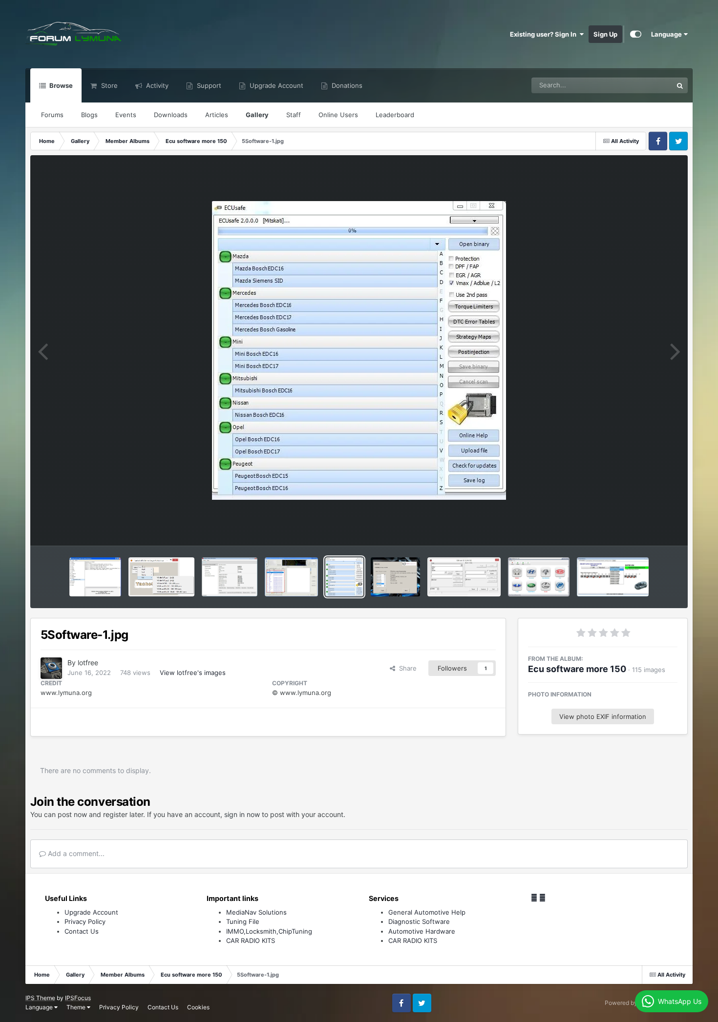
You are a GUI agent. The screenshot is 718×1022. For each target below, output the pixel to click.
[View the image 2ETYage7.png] (539, 576)
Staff (293, 115)
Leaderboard (395, 115)
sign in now (242, 814)
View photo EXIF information (602, 716)
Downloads (171, 115)
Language (667, 34)
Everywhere (642, 85)
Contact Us (81, 931)
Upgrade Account (275, 85)
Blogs (89, 115)
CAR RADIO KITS (250, 940)
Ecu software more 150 (577, 669)
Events (125, 115)
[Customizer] (635, 34)
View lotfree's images (193, 672)
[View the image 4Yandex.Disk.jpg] (464, 576)
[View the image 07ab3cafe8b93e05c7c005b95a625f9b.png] (395, 576)
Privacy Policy (85, 921)
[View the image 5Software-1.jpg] (344, 576)
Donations (346, 85)
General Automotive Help (426, 912)
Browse (60, 85)
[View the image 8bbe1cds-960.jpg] (229, 576)
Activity (156, 85)
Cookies (198, 1007)
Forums (52, 115)
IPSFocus (78, 998)
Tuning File (242, 921)
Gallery (257, 115)
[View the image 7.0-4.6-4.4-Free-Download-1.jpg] (291, 576)
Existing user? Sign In (544, 34)
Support (208, 85)
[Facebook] (534, 897)
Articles (216, 115)
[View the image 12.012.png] (161, 576)
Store (108, 85)
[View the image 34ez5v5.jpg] (95, 576)
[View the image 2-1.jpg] (613, 576)
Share (406, 668)
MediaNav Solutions (256, 912)
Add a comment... (75, 853)
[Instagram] (542, 897)
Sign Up (605, 34)
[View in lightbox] (359, 350)
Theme (76, 1007)
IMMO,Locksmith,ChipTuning (269, 931)
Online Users (338, 115)
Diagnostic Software (419, 921)
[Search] (680, 85)
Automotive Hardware (421, 931)
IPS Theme (40, 998)
